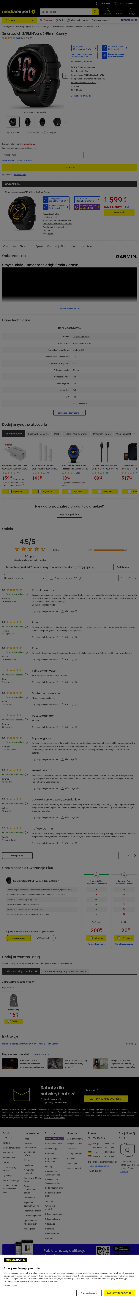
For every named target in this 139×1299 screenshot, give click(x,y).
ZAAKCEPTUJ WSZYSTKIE (119, 1293)
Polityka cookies (10, 1285)
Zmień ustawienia (89, 1293)
